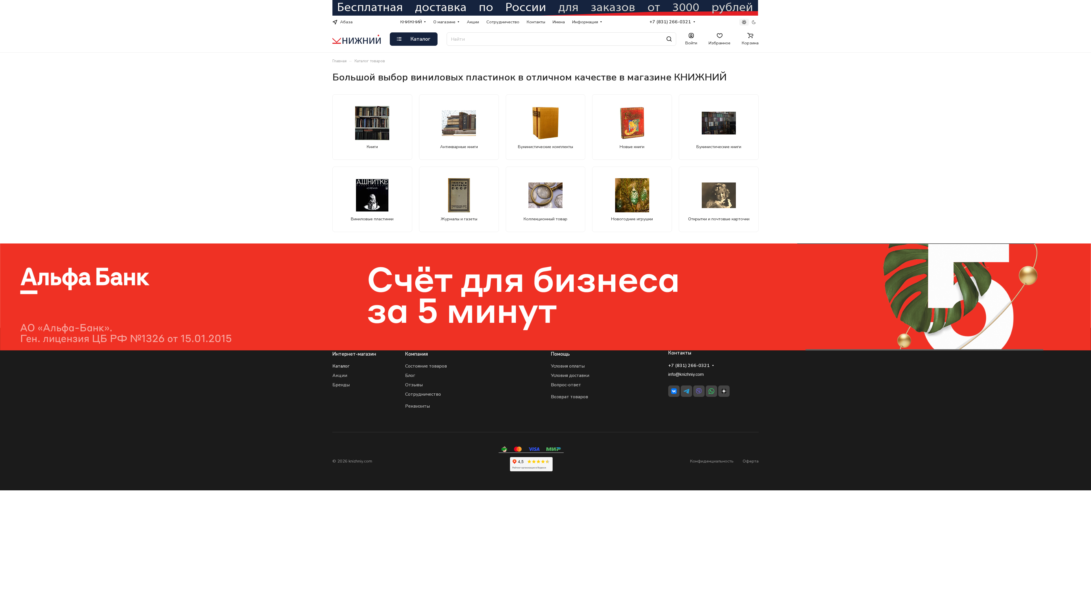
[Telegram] (686, 391)
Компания (416, 354)
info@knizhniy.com (686, 374)
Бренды (341, 385)
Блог (410, 375)
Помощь (560, 354)
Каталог (340, 366)
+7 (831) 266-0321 (670, 22)
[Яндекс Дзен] (724, 391)
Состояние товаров (426, 366)
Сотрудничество (423, 394)
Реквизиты (417, 406)
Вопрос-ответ (566, 385)
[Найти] (669, 39)
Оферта (751, 461)
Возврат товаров (569, 397)
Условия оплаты (568, 366)
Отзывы (414, 385)
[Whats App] (711, 391)
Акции (339, 375)
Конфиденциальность (712, 461)
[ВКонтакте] (674, 391)
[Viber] (699, 391)
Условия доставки (570, 375)
